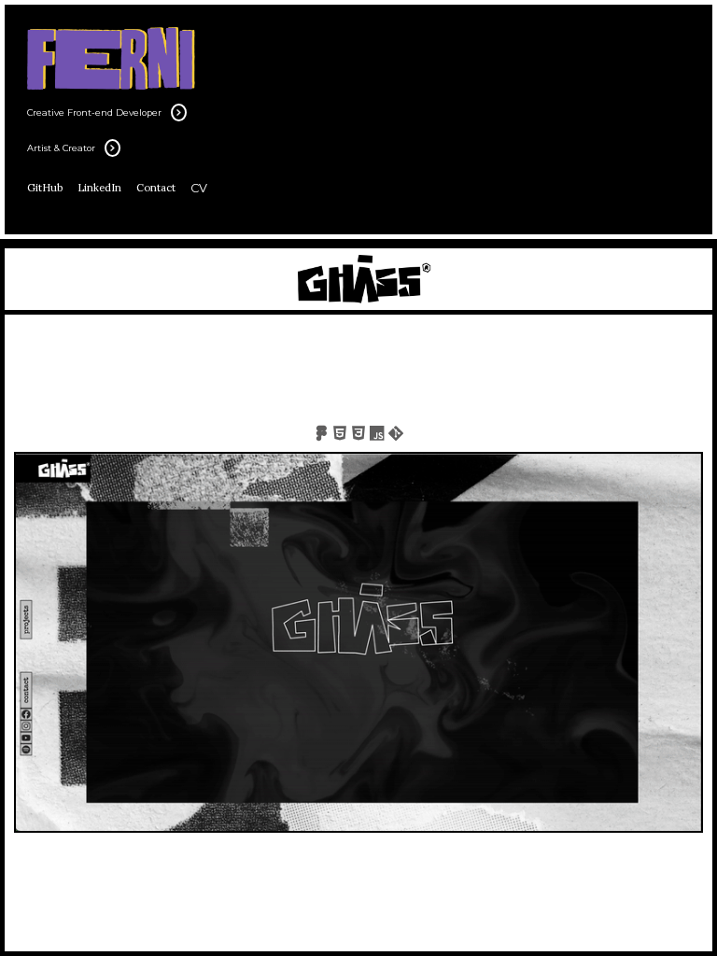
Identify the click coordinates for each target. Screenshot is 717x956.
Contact (156, 187)
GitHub (45, 187)
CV (198, 188)
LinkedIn (99, 187)
